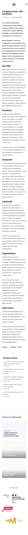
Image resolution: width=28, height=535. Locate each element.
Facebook (13, 347)
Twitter (19, 347)
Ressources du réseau (17, 17)
